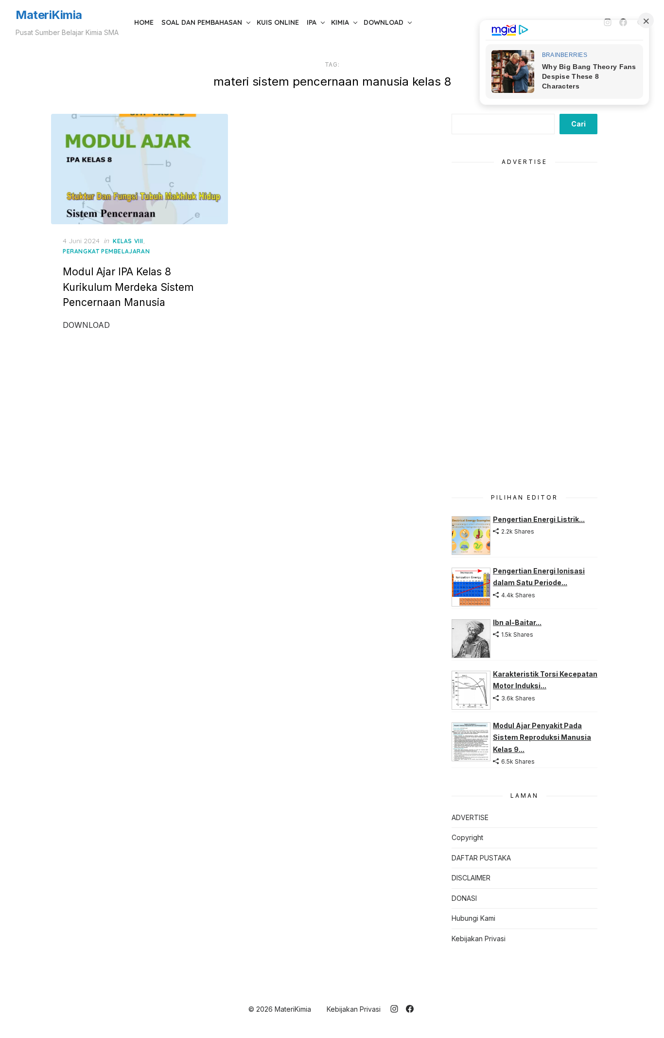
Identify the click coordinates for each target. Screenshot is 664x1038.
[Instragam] (394, 1009)
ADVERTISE (470, 817)
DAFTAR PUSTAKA (481, 858)
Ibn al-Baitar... (517, 622)
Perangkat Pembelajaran (106, 251)
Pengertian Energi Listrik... (539, 519)
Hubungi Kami (473, 918)
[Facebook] (410, 1009)
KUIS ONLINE (278, 22)
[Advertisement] (524, 324)
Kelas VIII (128, 241)
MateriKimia (49, 15)
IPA (311, 22)
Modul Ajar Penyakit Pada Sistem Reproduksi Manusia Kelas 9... (542, 737)
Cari (578, 124)
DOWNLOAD (383, 22)
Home (144, 22)
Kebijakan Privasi (479, 938)
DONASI (464, 898)
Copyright (467, 837)
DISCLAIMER (471, 878)
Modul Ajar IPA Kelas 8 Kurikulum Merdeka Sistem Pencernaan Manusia (128, 287)
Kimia (340, 22)
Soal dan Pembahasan (201, 22)
